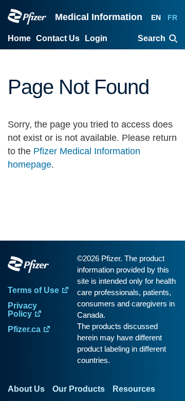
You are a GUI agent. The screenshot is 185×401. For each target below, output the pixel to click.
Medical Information (98, 17)
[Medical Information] (27, 17)
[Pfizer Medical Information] (40, 266)
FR (172, 17)
